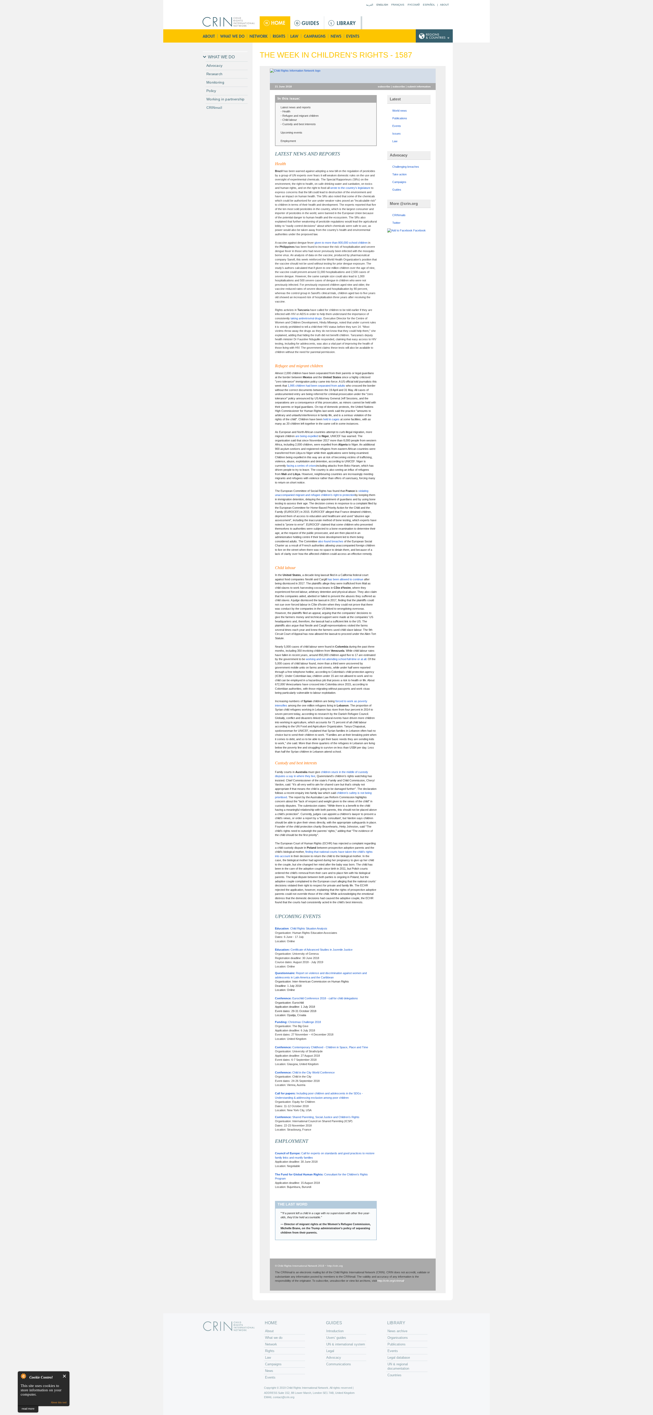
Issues (396, 133)
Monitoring (215, 82)
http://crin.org (335, 1265)
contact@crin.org (283, 1397)
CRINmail (214, 108)
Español (429, 4)
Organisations (397, 1338)
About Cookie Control (23, 1376)
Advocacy (214, 65)
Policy (211, 91)
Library (342, 22)
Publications (399, 118)
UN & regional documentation (398, 1366)
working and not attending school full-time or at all (336, 659)
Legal (330, 1351)
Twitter (396, 222)
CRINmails (399, 215)
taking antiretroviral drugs (306, 318)
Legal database (398, 1357)
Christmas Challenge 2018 (298, 1022)
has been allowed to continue (345, 579)
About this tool (59, 1402)
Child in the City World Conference (305, 1072)
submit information (419, 86)
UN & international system (345, 1344)
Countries (394, 1375)
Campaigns (314, 36)
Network (258, 36)
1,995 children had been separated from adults (316, 385)
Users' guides (336, 1338)
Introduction (335, 1331)
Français (397, 4)
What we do (232, 36)
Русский (414, 4)
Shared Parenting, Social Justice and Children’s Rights (317, 1117)
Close (64, 1376)
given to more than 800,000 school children (341, 242)
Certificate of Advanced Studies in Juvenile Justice (314, 949)
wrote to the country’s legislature (350, 187)
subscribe (384, 86)
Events (353, 36)
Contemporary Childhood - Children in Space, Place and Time (321, 1047)
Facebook (419, 230)
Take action (399, 174)
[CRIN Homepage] (230, 22)
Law (294, 36)
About (444, 4)
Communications (338, 1364)
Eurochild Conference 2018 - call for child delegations (316, 998)
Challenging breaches (405, 166)
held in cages (331, 419)
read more (28, 1408)
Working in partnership (225, 99)
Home (275, 22)
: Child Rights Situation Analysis (301, 928)
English (382, 4)
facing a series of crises (301, 465)
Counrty (434, 36)
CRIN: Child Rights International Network (229, 1326)
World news (399, 110)
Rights (279, 36)
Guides (307, 22)
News (336, 36)
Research (214, 74)
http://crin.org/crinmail (391, 1280)
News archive (397, 1331)
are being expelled (306, 436)
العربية (369, 4)
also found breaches (330, 541)
